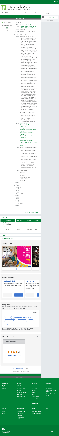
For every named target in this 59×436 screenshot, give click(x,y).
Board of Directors (36, 413)
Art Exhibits (49, 388)
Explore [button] (17, 13)
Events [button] (27, 13)
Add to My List (50, 20)
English (4, 386)
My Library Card (21, 388)
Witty (6, 324)
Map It (3, 235)
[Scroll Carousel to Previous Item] (34, 243)
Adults (3, 411)
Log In (56, 1)
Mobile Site (52, 431)
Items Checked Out (22, 392)
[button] (35, 312)
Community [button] (20, 409)
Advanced (34, 388)
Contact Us (34, 418)
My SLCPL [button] (5, 13)
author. (25, 24)
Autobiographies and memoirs (21, 317)
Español (4, 388)
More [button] (48, 13)
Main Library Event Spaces (51, 391)
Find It (9, 269)
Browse (34, 390)
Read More (7, 295)
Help (47, 409)
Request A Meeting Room (51, 394)
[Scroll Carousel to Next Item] (37, 243)
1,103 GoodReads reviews (14, 355)
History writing (22, 320)
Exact (33, 394)
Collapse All (35, 212)
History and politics (10, 320)
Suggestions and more (7, 238)
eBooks (34, 401)
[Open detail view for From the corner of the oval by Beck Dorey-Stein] (24, 256)
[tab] (6, 312)
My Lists (19, 390)
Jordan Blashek (9, 281)
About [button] (33, 409)
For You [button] (37, 13)
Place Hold (51, 17)
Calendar (48, 386)
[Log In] (54, 1)
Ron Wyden (30, 281)
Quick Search (20, 386)
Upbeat (31, 320)
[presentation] (9, 256)
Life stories (8, 317)
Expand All (28, 212)
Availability (4, 217)
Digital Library (35, 396)
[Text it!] (3, 229)
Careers (34, 416)
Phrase (33, 392)
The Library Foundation (20, 414)
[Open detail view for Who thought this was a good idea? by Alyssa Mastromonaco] (9, 256)
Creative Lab (35, 403)
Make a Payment (21, 411)
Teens (3, 413)
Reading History (21, 396)
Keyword (34, 386)
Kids (3, 416)
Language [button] (5, 383)
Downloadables (36, 399)
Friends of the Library (20, 418)
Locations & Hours (36, 411)
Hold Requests (20, 394)
